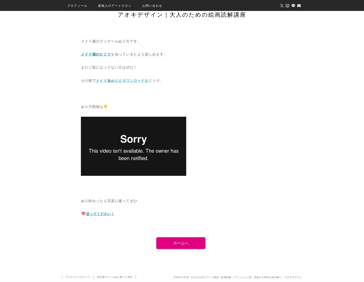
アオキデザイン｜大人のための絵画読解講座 (182, 14)
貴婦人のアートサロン (115, 6)
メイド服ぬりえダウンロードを (122, 81)
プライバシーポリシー (78, 277)
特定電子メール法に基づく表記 (114, 277)
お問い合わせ (152, 6)
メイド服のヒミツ (96, 54)
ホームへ (181, 243)
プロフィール (77, 6)
